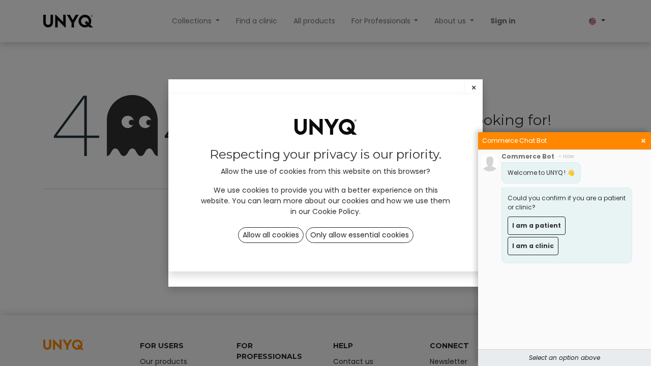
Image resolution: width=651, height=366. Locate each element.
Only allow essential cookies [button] (359, 235)
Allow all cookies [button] (271, 235)
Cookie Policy (335, 211)
